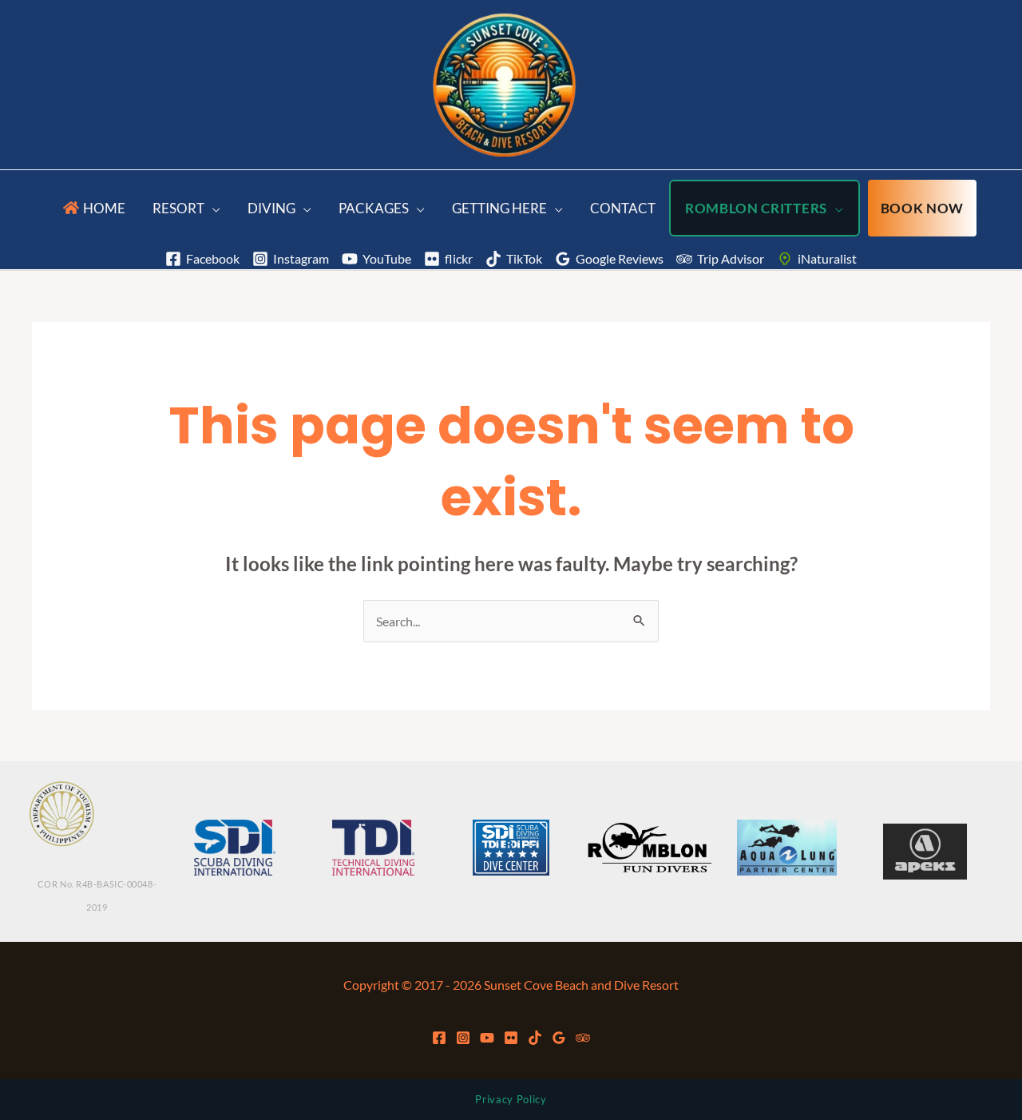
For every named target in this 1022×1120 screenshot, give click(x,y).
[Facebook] (439, 1038)
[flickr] (511, 1038)
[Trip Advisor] (583, 1038)
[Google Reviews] (559, 1038)
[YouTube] (487, 1038)
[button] (212, 208)
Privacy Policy (510, 1099)
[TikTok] (535, 1038)
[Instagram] (463, 1038)
